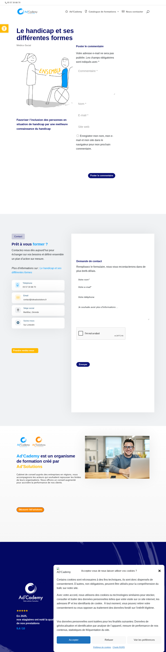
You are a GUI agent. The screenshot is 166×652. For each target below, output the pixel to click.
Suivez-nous (28, 321)
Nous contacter (134, 11)
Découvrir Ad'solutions (30, 509)
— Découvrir (149, 2)
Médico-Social (24, 45)
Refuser (109, 639)
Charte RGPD (119, 647)
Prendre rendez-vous (23, 350)
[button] (4, 28)
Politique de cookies (102, 647)
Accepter (73, 639)
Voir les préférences (144, 639)
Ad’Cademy (75, 11)
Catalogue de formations (102, 11)
